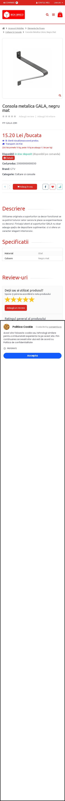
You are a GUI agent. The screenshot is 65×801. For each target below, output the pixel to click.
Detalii (9, 158)
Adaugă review (26, 116)
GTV (12, 168)
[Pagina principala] (14, 14)
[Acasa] (3, 28)
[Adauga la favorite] (52, 187)
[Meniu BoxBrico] (53, 14)
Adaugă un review (16, 308)
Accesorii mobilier (16, 28)
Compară (11, 3)
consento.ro (55, 326)
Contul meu (43, 3)
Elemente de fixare (36, 28)
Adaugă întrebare (46, 116)
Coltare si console (13, 32)
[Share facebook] (45, 187)
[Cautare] (47, 14)
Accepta (32, 355)
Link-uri (57, 3)
